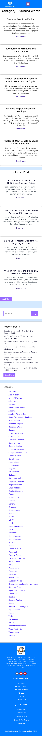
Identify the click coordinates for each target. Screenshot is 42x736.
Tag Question (14, 610)
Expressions (14, 497)
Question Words (15, 581)
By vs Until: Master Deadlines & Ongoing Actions (21, 242)
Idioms (11, 517)
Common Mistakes (16, 440)
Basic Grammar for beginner (21, 417)
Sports (11, 603)
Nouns (11, 546)
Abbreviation (14, 395)
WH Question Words (17, 626)
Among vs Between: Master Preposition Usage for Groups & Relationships (19, 358)
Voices (11, 622)
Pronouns (13, 571)
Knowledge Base (16, 526)
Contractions (14, 465)
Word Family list (15, 629)
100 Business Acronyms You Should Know (21, 50)
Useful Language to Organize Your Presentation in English (21, 80)
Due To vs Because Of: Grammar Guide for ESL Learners (21, 212)
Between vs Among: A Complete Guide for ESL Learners (20, 353)
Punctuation (13, 578)
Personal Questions (17, 558)
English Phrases (15, 485)
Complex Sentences (17, 449)
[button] (28, 4)
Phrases (12, 565)
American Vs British (17, 408)
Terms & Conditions (21, 720)
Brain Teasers (14, 420)
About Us (21, 709)
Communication (15, 446)
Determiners (14, 472)
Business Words (15, 427)
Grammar (13, 507)
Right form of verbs (17, 590)
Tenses (12, 613)
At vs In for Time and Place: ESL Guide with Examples (21, 272)
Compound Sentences (18, 452)
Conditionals (14, 459)
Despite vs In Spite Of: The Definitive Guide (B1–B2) (20, 363)
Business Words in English (21, 19)
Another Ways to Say (17, 414)
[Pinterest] (25, 673)
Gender (12, 501)
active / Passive (15, 398)
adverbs (12, 404)
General (12, 504)
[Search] (34, 313)
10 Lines (12, 392)
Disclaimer (21, 723)
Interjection (13, 523)
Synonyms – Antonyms (18, 606)
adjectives (13, 401)
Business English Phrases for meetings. (21, 110)
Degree (12, 469)
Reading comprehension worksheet (23, 584)
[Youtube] (21, 673)
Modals (12, 542)
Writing (12, 635)
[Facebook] (17, 673)
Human (12, 513)
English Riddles (15, 488)
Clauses (12, 430)
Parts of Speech (15, 555)
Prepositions (14, 568)
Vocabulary (13, 619)
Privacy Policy (21, 716)
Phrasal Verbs (14, 562)
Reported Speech (16, 587)
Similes (12, 597)
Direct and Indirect (16, 478)
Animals (12, 411)
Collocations (14, 436)
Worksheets (14, 632)
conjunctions (14, 462)
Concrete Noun (15, 456)
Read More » (21, 36)
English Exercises (16, 481)
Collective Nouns (16, 433)
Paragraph (13, 552)
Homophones (14, 510)
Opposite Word (15, 549)
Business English (16, 424)
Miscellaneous (15, 536)
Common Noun (15, 443)
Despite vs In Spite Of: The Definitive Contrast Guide (21, 181)
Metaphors (13, 533)
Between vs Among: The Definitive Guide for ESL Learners (20, 369)
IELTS (11, 520)
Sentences (13, 594)
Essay (11, 494)
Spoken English (15, 600)
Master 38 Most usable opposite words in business (21, 142)
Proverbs (12, 574)
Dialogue (12, 475)
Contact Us (21, 713)
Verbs (11, 616)
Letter (11, 529)
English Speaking (16, 491)
